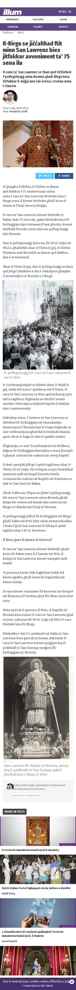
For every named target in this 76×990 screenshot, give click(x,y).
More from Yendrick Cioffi (27, 795)
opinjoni (12, 26)
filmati (38, 26)
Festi (20, 32)
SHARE (65, 175)
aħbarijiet (12, 19)
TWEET (46, 175)
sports (63, 26)
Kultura (8, 32)
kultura (38, 19)
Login (63, 19)
